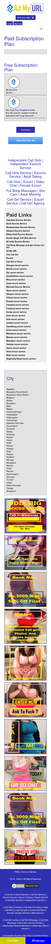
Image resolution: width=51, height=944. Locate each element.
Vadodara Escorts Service (18, 220)
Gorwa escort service (16, 312)
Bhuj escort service (15, 279)
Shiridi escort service (16, 268)
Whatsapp (38, 940)
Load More (25, 129)
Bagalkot (10, 389)
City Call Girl (12, 254)
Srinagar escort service (17, 265)
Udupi (9, 482)
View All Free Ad (25, 140)
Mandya (10, 459)
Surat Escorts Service (16, 223)
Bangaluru (11, 403)
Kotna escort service (16, 329)
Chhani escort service (16, 297)
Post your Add (24, 17)
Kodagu (10, 448)
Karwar (10, 445)
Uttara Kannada (14, 485)
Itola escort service (15, 319)
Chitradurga (12, 420)
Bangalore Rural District (17, 391)
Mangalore (11, 462)
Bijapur (10, 408)
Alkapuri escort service (17, 294)
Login (9, 23)
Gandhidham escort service (19, 276)
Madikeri (10, 457)
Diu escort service (15, 272)
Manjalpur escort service (18, 340)
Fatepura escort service (17, 308)
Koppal (10, 454)
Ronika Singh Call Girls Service (21, 237)
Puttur (9, 468)
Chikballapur (12, 414)
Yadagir (10, 488)
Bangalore (11, 491)
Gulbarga (11, 434)
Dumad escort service (16, 301)
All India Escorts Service (18, 241)
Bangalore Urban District (17, 394)
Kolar (9, 451)
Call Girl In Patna (14, 261)
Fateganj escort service (17, 304)
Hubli (9, 442)
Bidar (9, 406)
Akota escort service (16, 290)
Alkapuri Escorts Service (18, 230)
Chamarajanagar (14, 411)
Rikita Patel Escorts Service (19, 234)
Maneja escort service (16, 337)
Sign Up (18, 23)
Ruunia (9, 258)
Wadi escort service (15, 355)
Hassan (10, 437)
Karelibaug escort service (18, 326)
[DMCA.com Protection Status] (25, 885)
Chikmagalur (12, 417)
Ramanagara (12, 474)
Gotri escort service (15, 315)
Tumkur (10, 479)
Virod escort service (16, 351)
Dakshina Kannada (15, 423)
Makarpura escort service (18, 333)
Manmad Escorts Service (18, 286)
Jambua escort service (17, 322)
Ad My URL (11, 250)
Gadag (10, 431)
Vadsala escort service (17, 344)
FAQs (17, 871)
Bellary (10, 400)
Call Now (12, 940)
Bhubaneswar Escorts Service (20, 227)
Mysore (10, 465)
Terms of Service (28, 871)
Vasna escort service (16, 347)
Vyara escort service (16, 283)
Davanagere (12, 425)
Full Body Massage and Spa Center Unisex (25, 246)
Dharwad (11, 428)
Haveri (9, 440)
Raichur (10, 471)
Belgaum (10, 397)
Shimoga (10, 476)
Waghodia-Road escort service (21, 358)
